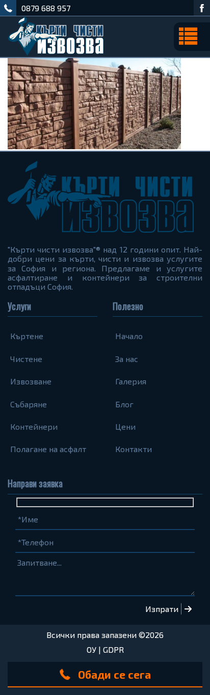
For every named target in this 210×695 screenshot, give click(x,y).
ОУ (91, 649)
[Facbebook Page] (202, 8)
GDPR (113, 649)
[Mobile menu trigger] (192, 36)
